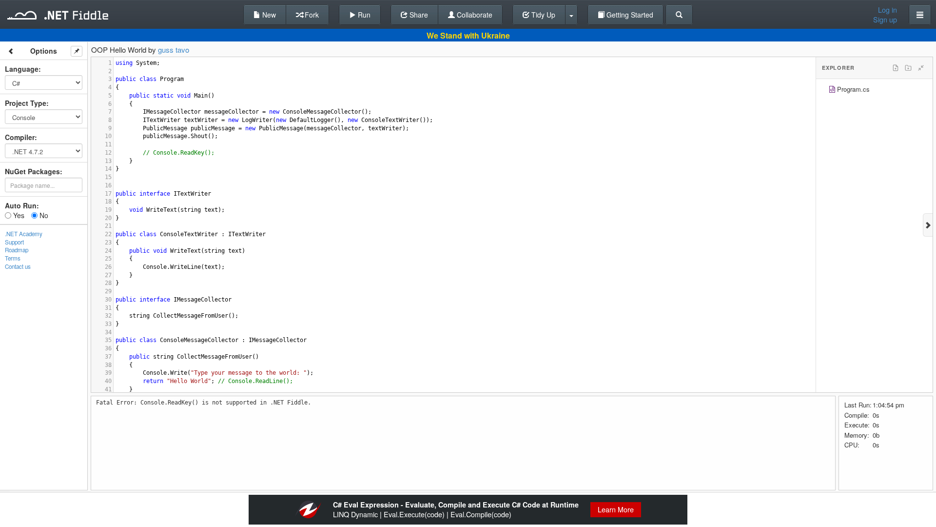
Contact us (18, 266)
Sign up (885, 19)
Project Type (25, 103)
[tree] (874, 90)
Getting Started (628, 15)
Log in (887, 10)
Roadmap (16, 250)
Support (14, 242)
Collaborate (473, 15)
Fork (311, 15)
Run (363, 15)
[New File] (895, 68)
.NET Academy (23, 234)
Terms (12, 258)
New (268, 15)
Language (22, 69)
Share (418, 15)
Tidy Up (542, 15)
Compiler (20, 137)
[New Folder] (908, 68)
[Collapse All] (921, 68)
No (43, 215)
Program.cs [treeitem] (853, 89)
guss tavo (173, 49)
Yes (17, 215)
